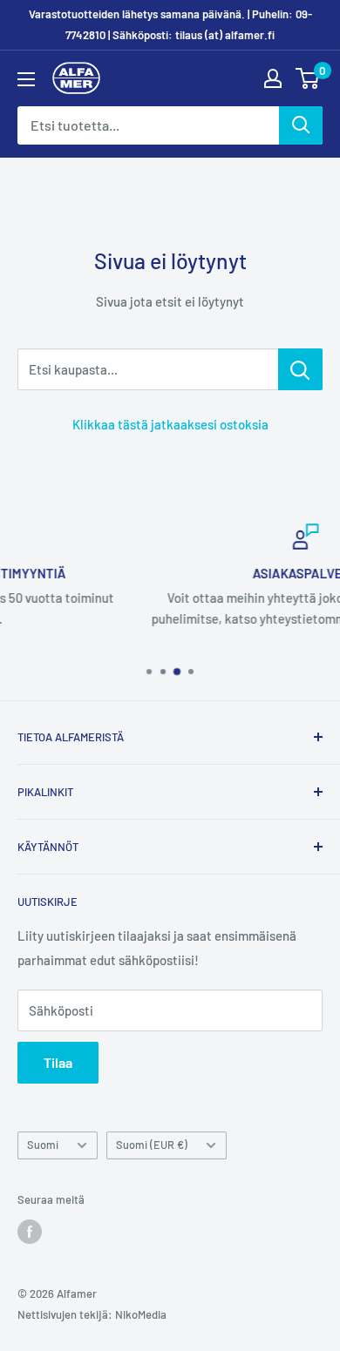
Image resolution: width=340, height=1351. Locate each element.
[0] (308, 78)
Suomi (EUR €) (151, 1145)
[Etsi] (301, 125)
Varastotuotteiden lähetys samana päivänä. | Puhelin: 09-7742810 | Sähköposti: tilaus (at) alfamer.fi (170, 24)
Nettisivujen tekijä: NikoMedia (92, 1314)
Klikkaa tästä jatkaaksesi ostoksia (170, 424)
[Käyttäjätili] (273, 78)
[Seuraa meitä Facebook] (29, 1231)
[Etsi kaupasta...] (300, 369)
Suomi (42, 1145)
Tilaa (58, 1062)
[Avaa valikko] (26, 79)
